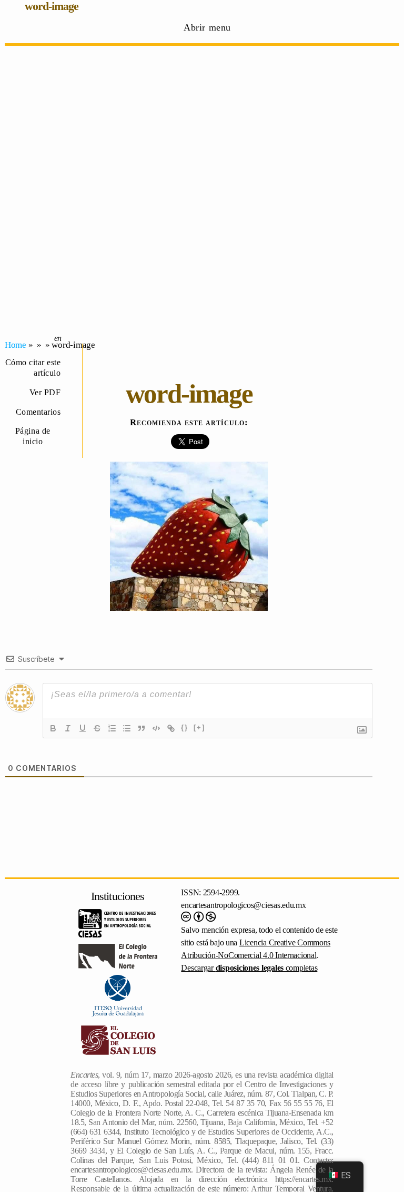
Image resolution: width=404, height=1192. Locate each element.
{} (184, 727)
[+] (199, 727)
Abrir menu (207, 27)
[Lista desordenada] (126, 728)
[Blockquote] (141, 728)
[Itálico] (67, 728)
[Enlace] (171, 728)
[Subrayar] (82, 728)
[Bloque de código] (156, 728)
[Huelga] (97, 728)
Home (15, 345)
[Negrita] (53, 728)
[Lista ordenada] (112, 728)
